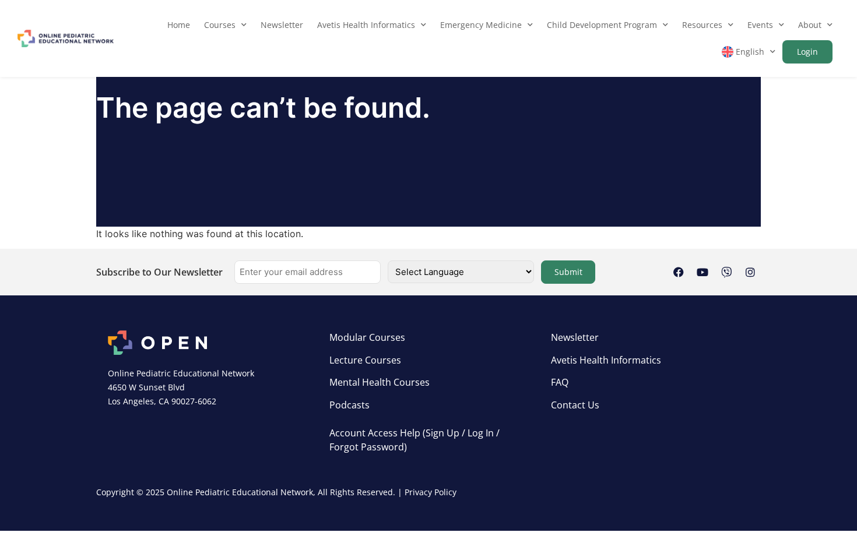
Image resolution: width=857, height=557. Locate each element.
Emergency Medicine (481, 24)
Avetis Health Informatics (366, 24)
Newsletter (282, 24)
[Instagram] (750, 272)
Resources (702, 24)
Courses (220, 24)
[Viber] (726, 272)
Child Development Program (602, 24)
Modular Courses (367, 337)
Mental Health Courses (379, 382)
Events (760, 24)
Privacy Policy (430, 492)
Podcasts (349, 405)
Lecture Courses (365, 360)
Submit (568, 271)
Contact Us (575, 405)
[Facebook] (678, 272)
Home (178, 24)
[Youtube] (702, 272)
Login (807, 51)
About (809, 24)
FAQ (559, 382)
